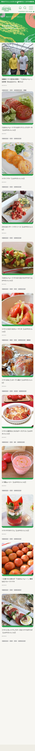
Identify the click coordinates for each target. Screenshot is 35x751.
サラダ (11, 289)
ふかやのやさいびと (18, 90)
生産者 (25, 90)
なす (15, 442)
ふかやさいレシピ (17, 138)
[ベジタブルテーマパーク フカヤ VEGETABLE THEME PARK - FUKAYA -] (6, 8)
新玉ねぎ (28, 340)
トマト (11, 90)
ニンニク (16, 391)
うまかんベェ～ (5, 90)
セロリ (11, 340)
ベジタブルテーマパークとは (25, 11)
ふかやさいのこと (17, 590)
